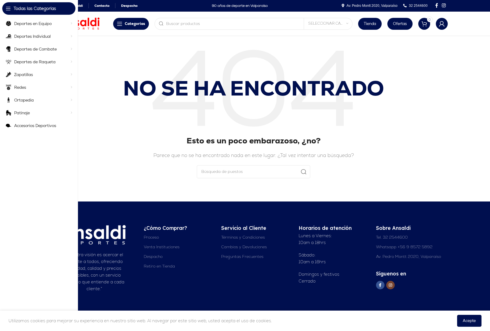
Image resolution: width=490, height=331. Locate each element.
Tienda (370, 23)
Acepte (469, 320)
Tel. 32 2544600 (392, 237)
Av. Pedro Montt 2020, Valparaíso (408, 256)
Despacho (153, 256)
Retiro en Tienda (159, 266)
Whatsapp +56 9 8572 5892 (404, 246)
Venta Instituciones (161, 246)
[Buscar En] (303, 171)
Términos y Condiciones (243, 237)
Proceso (151, 237)
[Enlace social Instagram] (444, 5)
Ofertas (400, 23)
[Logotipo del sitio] (80, 23)
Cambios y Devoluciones (244, 246)
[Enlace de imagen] (94, 234)
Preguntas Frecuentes (242, 256)
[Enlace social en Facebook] (436, 5)
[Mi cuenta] (442, 23)
